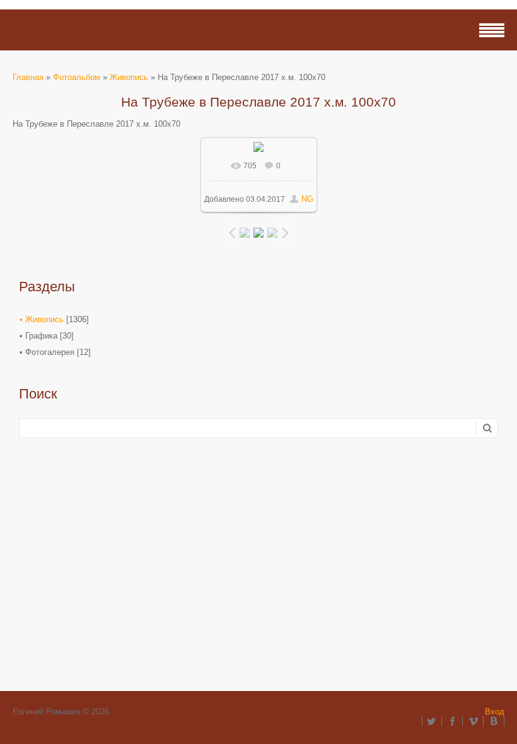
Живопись (129, 77)
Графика (41, 335)
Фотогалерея (49, 352)
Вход (494, 711)
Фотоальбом (76, 77)
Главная (28, 77)
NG (307, 199)
